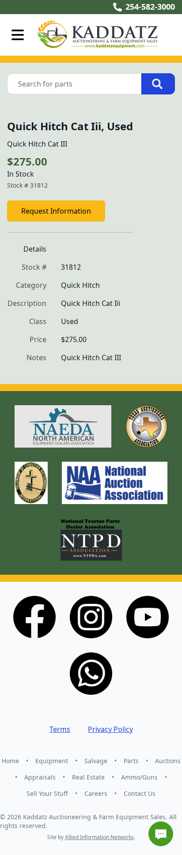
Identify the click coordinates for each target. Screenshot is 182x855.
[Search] (158, 83)
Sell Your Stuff (47, 793)
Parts (131, 761)
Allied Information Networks (99, 837)
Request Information (56, 211)
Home (10, 761)
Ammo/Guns (139, 777)
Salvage (95, 761)
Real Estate (88, 777)
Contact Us (139, 793)
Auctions (168, 761)
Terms (59, 729)
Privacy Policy (110, 729)
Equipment (51, 761)
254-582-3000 (150, 6)
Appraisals (40, 777)
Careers (95, 793)
